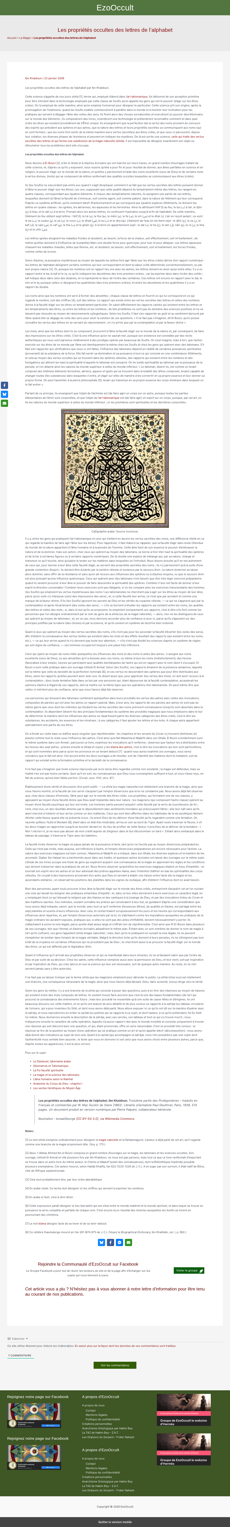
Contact (91, 1410)
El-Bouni (50, 163)
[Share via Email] (128, 1242)
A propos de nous (93, 1405)
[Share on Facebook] (110, 1242)
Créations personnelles (97, 1424)
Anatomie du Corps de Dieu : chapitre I (57, 1083)
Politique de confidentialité (103, 1419)
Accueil (12, 38)
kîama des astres (121, 747)
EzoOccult (115, 7)
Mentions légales (96, 1415)
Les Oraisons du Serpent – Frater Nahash (108, 1437)
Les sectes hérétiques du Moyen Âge (56, 1088)
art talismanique (137, 96)
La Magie (25, 38)
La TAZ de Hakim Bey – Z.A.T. (100, 1432)
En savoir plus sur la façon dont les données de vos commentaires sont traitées (125, 1346)
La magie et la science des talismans (56, 1074)
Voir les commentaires (115, 1365)
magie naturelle (108, 1140)
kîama (42, 1223)
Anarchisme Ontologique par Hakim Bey (107, 1428)
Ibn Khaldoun (33, 78)
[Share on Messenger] (119, 1242)
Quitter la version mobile (115, 1522)
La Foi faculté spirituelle (48, 1070)
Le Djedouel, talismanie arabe (52, 1061)
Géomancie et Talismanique (50, 1066)
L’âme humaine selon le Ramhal (53, 1079)
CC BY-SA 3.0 (87, 1119)
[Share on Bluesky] (101, 1242)
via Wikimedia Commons (117, 1119)
